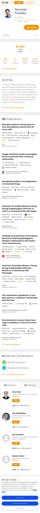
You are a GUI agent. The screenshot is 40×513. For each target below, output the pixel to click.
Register (29, 2)
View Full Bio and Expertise (14, 108)
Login (19, 2)
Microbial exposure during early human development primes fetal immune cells (18, 127)
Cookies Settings (20, 508)
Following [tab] (30, 385)
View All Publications (12, 345)
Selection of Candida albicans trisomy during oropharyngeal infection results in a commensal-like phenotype (19, 208)
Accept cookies (20, 497)
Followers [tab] (10, 385)
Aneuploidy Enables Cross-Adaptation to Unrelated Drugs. (19, 182)
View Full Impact (11, 69)
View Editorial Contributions (15, 374)
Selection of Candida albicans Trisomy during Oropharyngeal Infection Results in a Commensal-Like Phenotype (19, 269)
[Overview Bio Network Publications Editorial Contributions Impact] (20, 35)
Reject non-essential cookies (20, 503)
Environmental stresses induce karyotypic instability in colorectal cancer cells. (19, 322)
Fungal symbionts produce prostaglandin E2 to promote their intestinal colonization (20, 156)
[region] (20, 494)
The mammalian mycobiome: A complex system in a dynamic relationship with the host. (19, 297)
